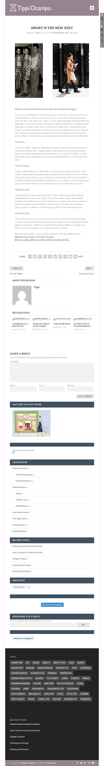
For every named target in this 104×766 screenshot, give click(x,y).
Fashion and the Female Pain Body (27, 546)
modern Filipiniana (20, 683)
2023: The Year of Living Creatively (27, 552)
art (27, 663)
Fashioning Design (24, 475)
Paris (26, 689)
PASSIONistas (22, 506)
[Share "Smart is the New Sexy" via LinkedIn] (55, 256)
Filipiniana (85, 668)
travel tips (43, 699)
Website (70, 386)
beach (36, 663)
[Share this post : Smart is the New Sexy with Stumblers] (52, 240)
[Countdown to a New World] (21, 319)
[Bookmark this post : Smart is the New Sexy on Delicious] (19, 240)
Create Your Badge (28, 450)
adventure (16, 663)
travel (31, 699)
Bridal (18, 494)
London (75, 678)
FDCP (74, 668)
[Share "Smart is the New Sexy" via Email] (70, 256)
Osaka (80, 683)
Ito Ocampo (52, 678)
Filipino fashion (19, 673)
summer (84, 694)
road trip (49, 694)
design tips (17, 668)
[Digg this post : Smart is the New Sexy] (28, 240)
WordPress (51, 763)
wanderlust (70, 699)
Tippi (37, 33)
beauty (46, 663)
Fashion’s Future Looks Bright (41, 325)
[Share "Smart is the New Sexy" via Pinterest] (50, 256)
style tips (72, 694)
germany (52, 673)
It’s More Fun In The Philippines (82, 325)
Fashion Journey (19, 468)
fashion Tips (62, 668)
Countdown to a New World (20, 325)
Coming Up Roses (62, 324)
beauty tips (59, 663)
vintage (57, 699)
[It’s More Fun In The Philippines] (83, 319)
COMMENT (14, 362)
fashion (30, 668)
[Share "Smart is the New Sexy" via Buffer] (60, 256)
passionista (38, 689)
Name (13, 386)
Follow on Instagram (53, 605)
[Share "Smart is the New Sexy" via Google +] (39, 256)
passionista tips (56, 689)
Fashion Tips (21, 500)
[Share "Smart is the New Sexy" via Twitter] (34, 256)
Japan (64, 678)
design (80, 663)
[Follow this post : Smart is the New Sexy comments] (67, 240)
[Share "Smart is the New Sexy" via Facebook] (29, 256)
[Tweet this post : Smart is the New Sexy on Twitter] (61, 240)
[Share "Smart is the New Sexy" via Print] (75, 256)
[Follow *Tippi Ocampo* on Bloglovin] (23, 640)
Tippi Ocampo (16, 450)
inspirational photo (21, 678)
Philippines (72, 689)
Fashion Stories (19, 487)
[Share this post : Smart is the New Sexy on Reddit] (44, 240)
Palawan (15, 689)
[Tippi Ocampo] (13, 453)
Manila (86, 678)
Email (42, 386)
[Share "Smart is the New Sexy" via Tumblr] (45, 256)
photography (18, 694)
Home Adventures (20, 512)
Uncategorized (19, 531)
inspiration (66, 673)
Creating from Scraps (21, 565)
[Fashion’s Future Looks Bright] (42, 319)
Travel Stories (18, 525)
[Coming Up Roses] (62, 319)
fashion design (45, 668)
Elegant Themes (28, 763)
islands (39, 678)
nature (37, 683)
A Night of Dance (19, 559)
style (60, 694)
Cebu (71, 663)
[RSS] (102, 34)
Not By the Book (23, 481)
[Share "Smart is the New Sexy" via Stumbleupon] (65, 256)
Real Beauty (35, 694)
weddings (85, 699)
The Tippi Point (57, 33)
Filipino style (37, 673)
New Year (48, 683)
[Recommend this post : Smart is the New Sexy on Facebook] (36, 240)
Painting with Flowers (21, 571)
